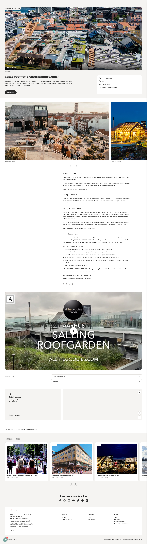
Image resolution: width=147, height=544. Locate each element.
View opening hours (107, 78)
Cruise (115, 517)
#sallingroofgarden (77, 278)
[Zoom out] (139, 417)
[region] (73, 331)
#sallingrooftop (67, 278)
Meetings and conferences (121, 523)
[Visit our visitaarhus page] (60, 500)
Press (89, 517)
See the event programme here (72, 189)
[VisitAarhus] (14, 510)
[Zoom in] (139, 413)
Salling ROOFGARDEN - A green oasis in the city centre (79, 228)
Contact (64, 517)
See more (10, 92)
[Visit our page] (64, 500)
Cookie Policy (107, 539)
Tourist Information (67, 519)
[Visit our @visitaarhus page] (78, 500)
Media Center (91, 519)
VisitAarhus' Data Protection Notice (132, 539)
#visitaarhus (87, 278)
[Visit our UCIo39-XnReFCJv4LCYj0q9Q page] (69, 500)
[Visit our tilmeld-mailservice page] (73, 500)
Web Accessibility (116, 539)
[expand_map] (139, 392)
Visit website (105, 84)
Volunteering (117, 519)
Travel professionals (119, 521)
